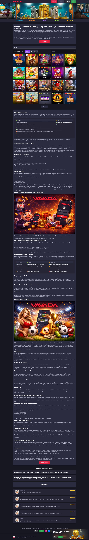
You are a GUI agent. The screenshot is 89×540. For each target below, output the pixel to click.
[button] (1, 11)
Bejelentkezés (61, 1)
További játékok (44, 106)
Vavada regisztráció (44, 462)
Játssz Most (44, 41)
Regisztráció (54, 1)
